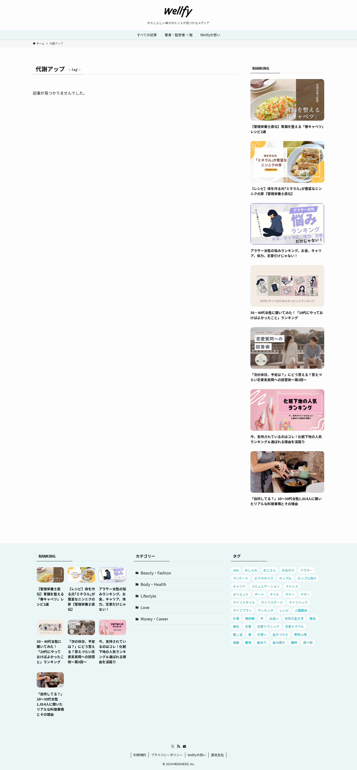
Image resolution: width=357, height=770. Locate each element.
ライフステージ (272, 602)
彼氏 (236, 626)
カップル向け (307, 578)
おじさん (269, 570)
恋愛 (248, 626)
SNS (236, 570)
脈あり (262, 642)
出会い (274, 618)
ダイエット (241, 594)
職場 (248, 642)
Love (145, 607)
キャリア (239, 586)
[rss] (178, 746)
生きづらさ (280, 634)
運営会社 (217, 754)
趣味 (294, 642)
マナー (290, 594)
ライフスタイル (244, 602)
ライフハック (298, 602)
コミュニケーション (265, 586)
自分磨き (278, 642)
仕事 (236, 618)
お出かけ (288, 570)
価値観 (250, 618)
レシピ (284, 610)
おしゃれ (251, 570)
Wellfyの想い (196, 754)
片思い (262, 634)
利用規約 (139, 754)
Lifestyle (148, 596)
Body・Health (153, 584)
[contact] (184, 746)
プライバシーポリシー (167, 754)
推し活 (237, 634)
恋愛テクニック (268, 626)
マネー (305, 594)
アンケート (240, 578)
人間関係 (301, 610)
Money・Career (154, 619)
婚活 (312, 618)
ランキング (265, 610)
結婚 (236, 642)
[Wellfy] (178, 12)
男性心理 (300, 634)
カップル (285, 578)
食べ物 (308, 642)
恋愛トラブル (294, 626)
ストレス (292, 586)
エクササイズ (263, 578)
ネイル (274, 594)
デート (259, 594)
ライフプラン (242, 610)
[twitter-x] (172, 746)
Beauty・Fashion (156, 573)
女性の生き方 (294, 618)
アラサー (306, 570)
